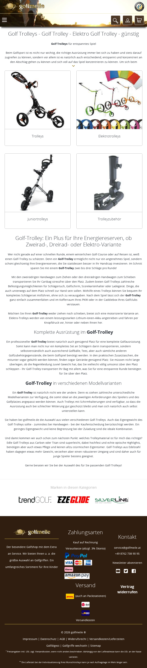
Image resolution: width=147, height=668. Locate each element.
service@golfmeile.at (127, 547)
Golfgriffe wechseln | (76, 645)
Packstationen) (96, 596)
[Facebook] (134, 571)
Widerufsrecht (77, 639)
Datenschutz (48, 639)
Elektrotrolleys (109, 136)
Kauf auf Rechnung (85, 542)
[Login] (127, 20)
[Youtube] (118, 571)
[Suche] (115, 20)
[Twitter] (126, 571)
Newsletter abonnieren (127, 563)
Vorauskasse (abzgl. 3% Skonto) (85, 548)
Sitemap (95, 645)
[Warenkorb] (139, 20)
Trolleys (37, 136)
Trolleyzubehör (109, 219)
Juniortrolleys (38, 219)
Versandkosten (85, 620)
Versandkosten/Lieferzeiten (106, 639)
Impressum (30, 639)
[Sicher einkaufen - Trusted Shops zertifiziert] (139, 6)
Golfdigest (52, 645)
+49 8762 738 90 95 (127, 553)
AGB (62, 639)
